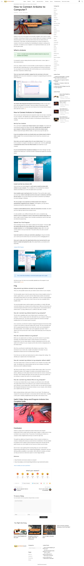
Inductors (55, 29)
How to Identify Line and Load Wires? (22, 465)
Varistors (55, 68)
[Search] (82, 1)
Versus (55, 70)
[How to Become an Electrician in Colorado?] (56, 119)
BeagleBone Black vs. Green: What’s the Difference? (33, 538)
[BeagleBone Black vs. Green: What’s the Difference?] (34, 530)
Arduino (55, 8)
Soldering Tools (56, 53)
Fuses (55, 27)
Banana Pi (55, 10)
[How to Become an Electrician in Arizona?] (56, 111)
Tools (55, 59)
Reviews (55, 49)
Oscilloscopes (56, 42)
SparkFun (55, 55)
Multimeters (56, 36)
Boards (55, 15)
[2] (22, 282)
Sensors (55, 51)
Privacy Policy (30, 558)
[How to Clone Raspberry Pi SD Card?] (56, 96)
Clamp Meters (56, 19)
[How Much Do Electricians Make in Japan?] (56, 103)
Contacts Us (30, 556)
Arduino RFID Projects (19, 247)
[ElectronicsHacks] (9, 1)
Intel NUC (55, 32)
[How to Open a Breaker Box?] (49, 530)
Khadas (55, 34)
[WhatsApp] (44, 483)
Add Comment (25, 12)
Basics (55, 12)
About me (30, 554)
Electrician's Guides (57, 23)
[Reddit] (47, 483)
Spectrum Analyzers (57, 57)
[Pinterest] (41, 483)
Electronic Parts (56, 25)
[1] (25, 108)
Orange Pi (55, 40)
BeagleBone (56, 13)
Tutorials (55, 66)
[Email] (50, 483)
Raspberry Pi (56, 44)
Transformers (56, 61)
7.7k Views (20, 12)
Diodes (55, 21)
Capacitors (55, 17)
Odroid (55, 38)
